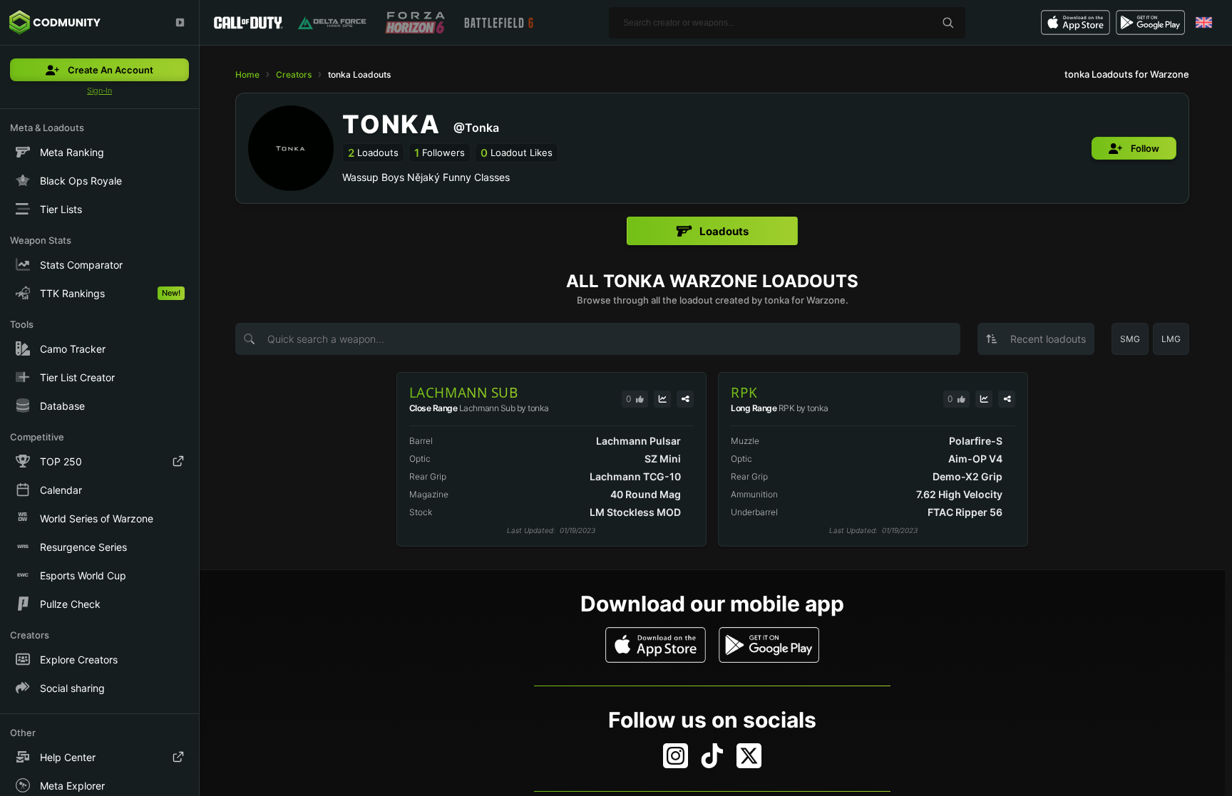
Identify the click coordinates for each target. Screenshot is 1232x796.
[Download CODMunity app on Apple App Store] (655, 645)
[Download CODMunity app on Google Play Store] (769, 645)
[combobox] (1036, 339)
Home (247, 74)
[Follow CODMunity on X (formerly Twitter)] (748, 755)
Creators (294, 74)
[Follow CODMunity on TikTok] (712, 755)
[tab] (712, 231)
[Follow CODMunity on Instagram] (675, 755)
